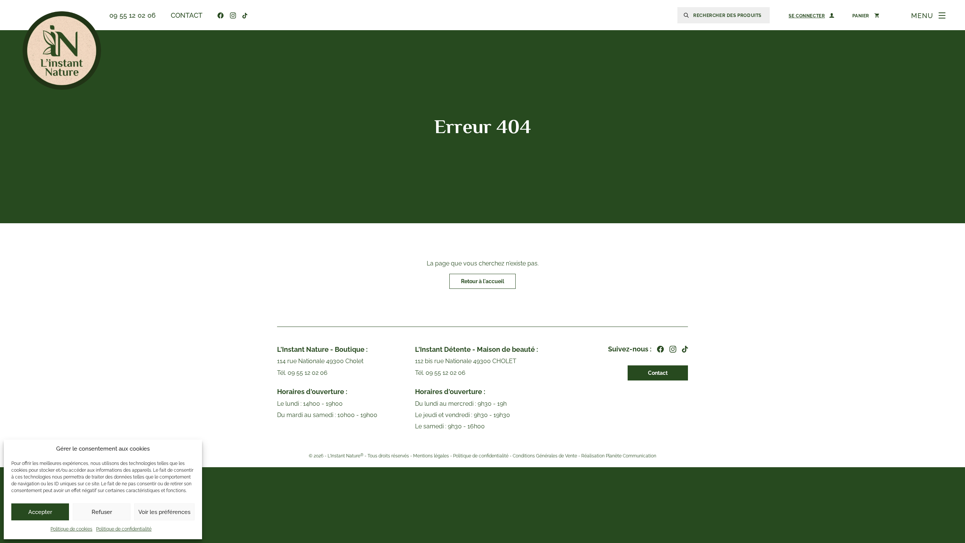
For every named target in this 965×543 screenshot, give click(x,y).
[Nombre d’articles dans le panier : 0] (865, 15)
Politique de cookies (71, 529)
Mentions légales (431, 456)
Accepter (40, 512)
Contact (186, 15)
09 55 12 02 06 (132, 15)
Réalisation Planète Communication (618, 456)
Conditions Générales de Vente (545, 456)
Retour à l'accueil (482, 281)
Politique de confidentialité (124, 529)
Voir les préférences (164, 512)
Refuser (102, 512)
